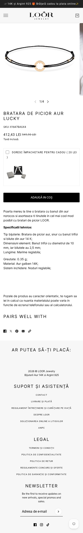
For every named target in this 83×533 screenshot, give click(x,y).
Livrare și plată (41, 401)
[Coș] (77, 15)
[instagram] (41, 524)
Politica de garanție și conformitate (41, 474)
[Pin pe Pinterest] (16, 331)
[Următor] (48, 101)
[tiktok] (48, 524)
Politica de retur (41, 461)
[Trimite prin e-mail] (23, 331)
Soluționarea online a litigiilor (41, 421)
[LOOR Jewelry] (41, 15)
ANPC (41, 428)
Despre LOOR (42, 414)
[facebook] (35, 524)
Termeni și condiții (41, 448)
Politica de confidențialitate (41, 454)
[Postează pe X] (11, 331)
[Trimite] (58, 511)
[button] (29, 331)
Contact (41, 395)
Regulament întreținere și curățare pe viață (41, 408)
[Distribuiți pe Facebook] (5, 331)
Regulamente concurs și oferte (41, 468)
